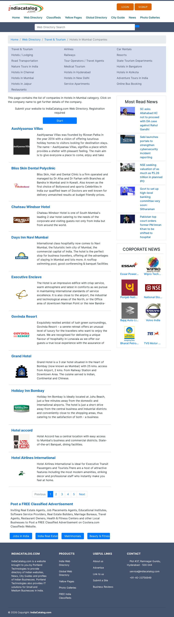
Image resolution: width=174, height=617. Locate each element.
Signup (142, 6)
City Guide (118, 17)
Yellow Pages (73, 17)
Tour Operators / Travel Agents (84, 60)
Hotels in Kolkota (128, 72)
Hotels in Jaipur (21, 83)
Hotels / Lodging (22, 55)
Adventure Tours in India (132, 78)
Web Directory (33, 17)
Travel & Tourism (55, 39)
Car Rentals (124, 49)
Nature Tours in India (24, 66)
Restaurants (19, 89)
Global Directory (96, 17)
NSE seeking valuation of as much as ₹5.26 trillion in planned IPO (151, 173)
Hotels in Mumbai (22, 78)
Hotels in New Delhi (76, 78)
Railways (69, 55)
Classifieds (53, 17)
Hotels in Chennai (22, 72)
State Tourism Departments (134, 60)
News (132, 17)
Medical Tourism (74, 66)
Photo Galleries (150, 17)
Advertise (98, 567)
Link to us (98, 574)
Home (16, 17)
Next (82, 494)
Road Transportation (24, 60)
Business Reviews (103, 586)
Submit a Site (100, 580)
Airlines (68, 49)
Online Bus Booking (129, 83)
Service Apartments (77, 83)
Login (125, 6)
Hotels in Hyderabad (77, 72)
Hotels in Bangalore (129, 66)
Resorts (122, 55)
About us (98, 561)
